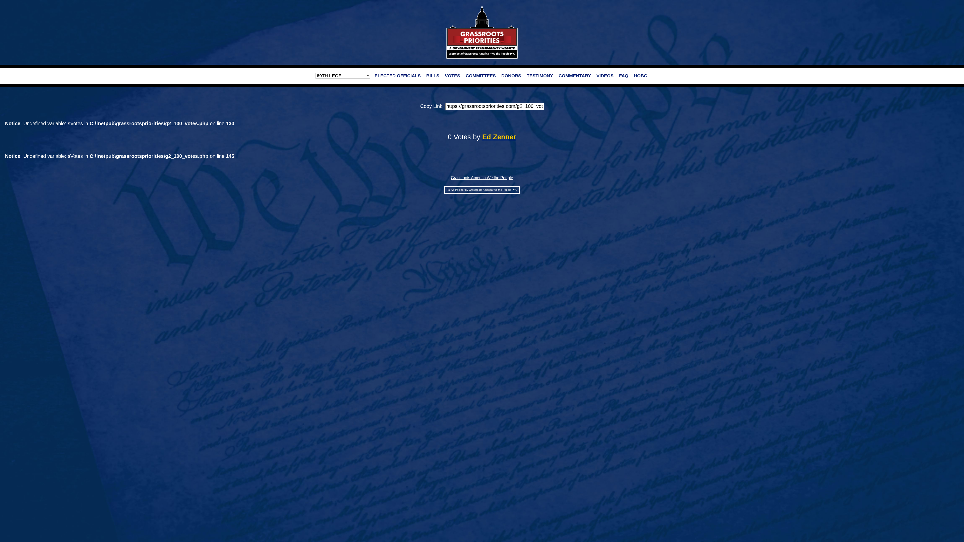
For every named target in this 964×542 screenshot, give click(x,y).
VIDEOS (605, 75)
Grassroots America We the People (482, 178)
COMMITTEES (481, 75)
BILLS (432, 75)
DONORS (511, 75)
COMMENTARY (575, 75)
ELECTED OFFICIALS (398, 75)
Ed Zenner (499, 137)
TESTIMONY (540, 75)
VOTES (452, 75)
